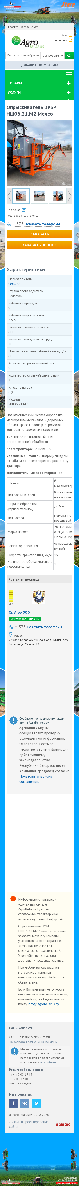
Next (69, 196)
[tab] (39, 83)
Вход (64, 35)
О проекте (11, 26)
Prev (9, 196)
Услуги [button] (14, 92)
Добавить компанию (39, 65)
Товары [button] (15, 83)
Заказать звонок (39, 244)
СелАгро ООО (19, 612)
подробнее (48, 1062)
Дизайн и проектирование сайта (28, 1124)
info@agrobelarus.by (43, 1004)
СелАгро (14, 284)
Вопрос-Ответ (29, 26)
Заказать (39, 233)
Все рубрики (52, 56)
